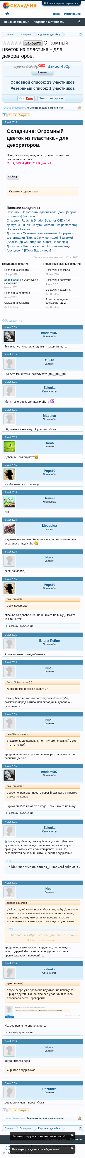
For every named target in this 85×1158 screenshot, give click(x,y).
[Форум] (7, 14)
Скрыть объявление (72, 1134)
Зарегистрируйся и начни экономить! (38, 1136)
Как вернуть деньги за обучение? (36, 1149)
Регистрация (72, 14)
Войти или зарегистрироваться (61, 3)
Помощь (76, 1139)
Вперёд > (24, 115)
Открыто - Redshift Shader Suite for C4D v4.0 (38, 220)
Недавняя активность (49, 21)
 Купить (42, 72)
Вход (56, 14)
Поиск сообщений (16, 21)
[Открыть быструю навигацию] (80, 34)
